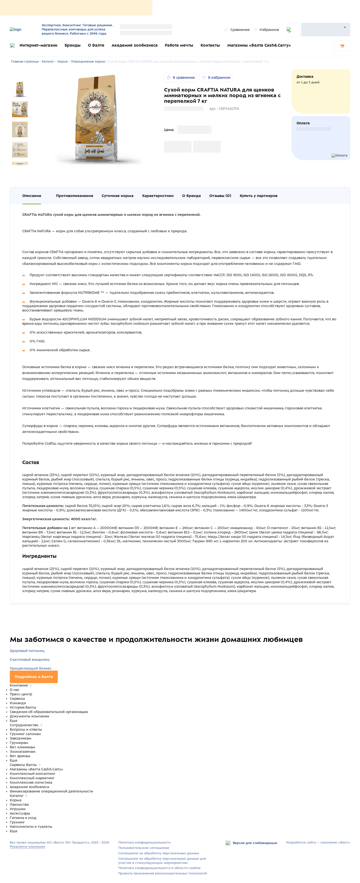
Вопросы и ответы (26, 729)
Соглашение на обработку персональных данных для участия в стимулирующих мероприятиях (162, 861)
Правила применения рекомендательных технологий (162, 873)
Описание (31, 196)
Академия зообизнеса (135, 45)
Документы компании (29, 716)
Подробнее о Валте (34, 677)
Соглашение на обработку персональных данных (158, 853)
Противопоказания (74, 196)
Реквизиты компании (27, 846)
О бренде (191, 196)
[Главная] (24, 29)
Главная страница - (26, 61)
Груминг (17, 822)
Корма (15, 800)
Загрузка (172, 147)
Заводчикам (20, 738)
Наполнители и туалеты (31, 827)
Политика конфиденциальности (144, 842)
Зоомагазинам (23, 751)
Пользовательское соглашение (143, 848)
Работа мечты (179, 45)
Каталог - (49, 61)
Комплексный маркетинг (32, 778)
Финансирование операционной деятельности (51, 791)
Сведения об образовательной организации (49, 712)
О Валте (96, 45)
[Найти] (293, 29)
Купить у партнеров (258, 196)
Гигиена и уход (23, 818)
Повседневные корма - (89, 61)
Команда (18, 703)
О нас (14, 690)
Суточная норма (117, 196)
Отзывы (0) (220, 196)
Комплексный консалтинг (32, 774)
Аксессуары (20, 813)
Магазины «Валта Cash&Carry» (259, 45)
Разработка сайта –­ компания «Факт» (318, 842)
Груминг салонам (25, 734)
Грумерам (19, 743)
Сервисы (17, 699)
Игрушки (17, 809)
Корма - (64, 61)
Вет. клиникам (22, 747)
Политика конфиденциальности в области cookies (159, 868)
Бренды (73, 45)
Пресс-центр (21, 694)
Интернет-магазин (38, 45)
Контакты (210, 45)
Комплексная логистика (31, 782)
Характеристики (158, 196)
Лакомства (19, 804)
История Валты (23, 707)
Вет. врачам (20, 756)
